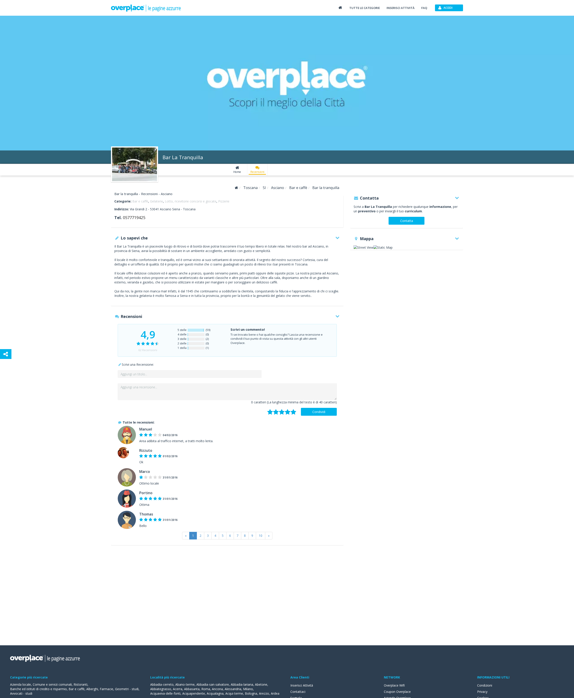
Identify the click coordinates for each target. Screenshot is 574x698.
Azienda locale (20, 684)
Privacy (482, 691)
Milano (248, 689)
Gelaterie (156, 201)
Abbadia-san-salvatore (212, 684)
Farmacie (106, 689)
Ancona (217, 689)
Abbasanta (192, 689)
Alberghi (92, 689)
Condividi (318, 412)
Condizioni (484, 685)
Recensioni (257, 172)
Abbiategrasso (160, 689)
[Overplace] (236, 188)
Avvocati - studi (21, 693)
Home (237, 172)
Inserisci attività (401, 8)
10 (260, 535)
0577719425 (134, 217)
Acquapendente (193, 693)
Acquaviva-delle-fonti (165, 693)
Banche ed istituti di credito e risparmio (38, 689)
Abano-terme (185, 684)
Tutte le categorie (364, 8)
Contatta (406, 221)
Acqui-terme (234, 693)
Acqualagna (215, 693)
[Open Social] (5, 354)
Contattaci (297, 691)
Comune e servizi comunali (52, 684)
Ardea (275, 693)
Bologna (251, 693)
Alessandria (233, 689)
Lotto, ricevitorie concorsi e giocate (190, 201)
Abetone (261, 684)
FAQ (424, 8)
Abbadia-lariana (242, 684)
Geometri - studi (127, 689)
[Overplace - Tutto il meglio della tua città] (340, 7)
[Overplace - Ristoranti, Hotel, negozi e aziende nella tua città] (146, 7)
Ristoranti (80, 684)
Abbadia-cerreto (162, 684)
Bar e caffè (140, 201)
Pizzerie (223, 201)
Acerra (177, 689)
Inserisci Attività (301, 685)
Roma (205, 689)
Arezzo (264, 693)
